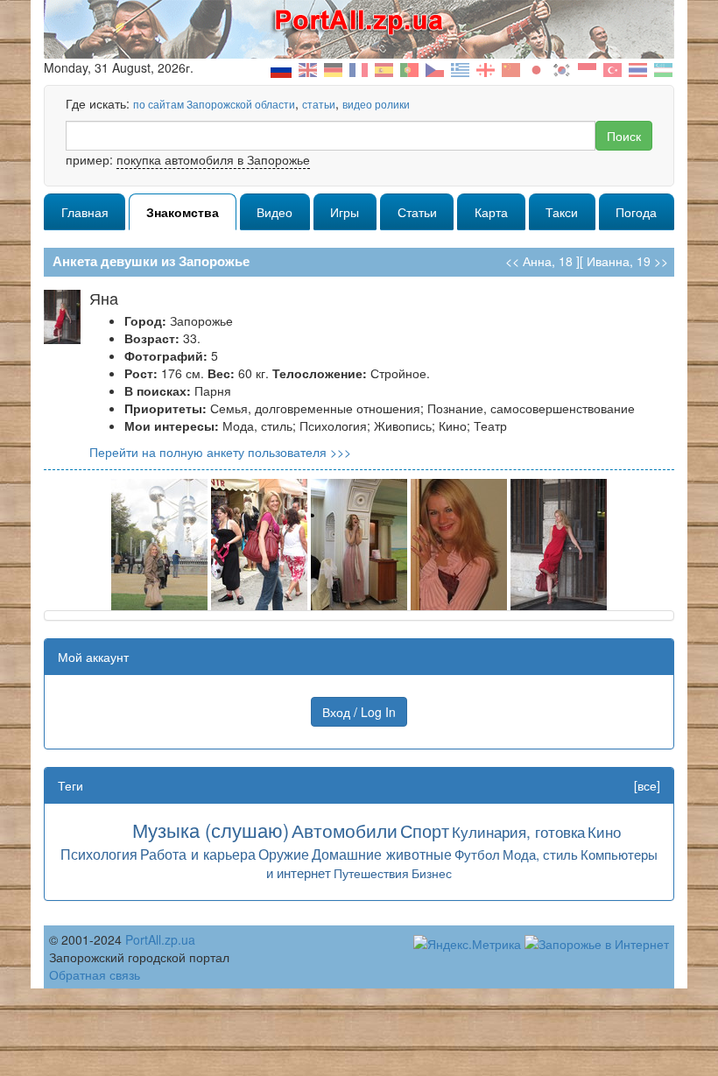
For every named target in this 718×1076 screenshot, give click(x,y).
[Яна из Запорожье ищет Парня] (159, 543)
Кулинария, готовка (518, 831)
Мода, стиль (540, 854)
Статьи (417, 212)
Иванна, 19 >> (627, 261)
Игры (344, 212)
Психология (98, 853)
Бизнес (432, 873)
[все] (647, 785)
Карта (491, 212)
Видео (274, 212)
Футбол (477, 854)
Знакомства (182, 212)
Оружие (283, 853)
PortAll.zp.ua (160, 939)
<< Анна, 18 (539, 261)
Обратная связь (94, 974)
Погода (636, 212)
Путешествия (371, 873)
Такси (562, 212)
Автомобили (345, 830)
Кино (604, 831)
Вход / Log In (359, 712)
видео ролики (376, 103)
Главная (85, 212)
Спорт (424, 830)
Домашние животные (382, 853)
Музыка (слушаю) (210, 829)
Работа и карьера (198, 853)
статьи (318, 103)
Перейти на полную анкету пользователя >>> (220, 452)
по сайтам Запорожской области (214, 103)
